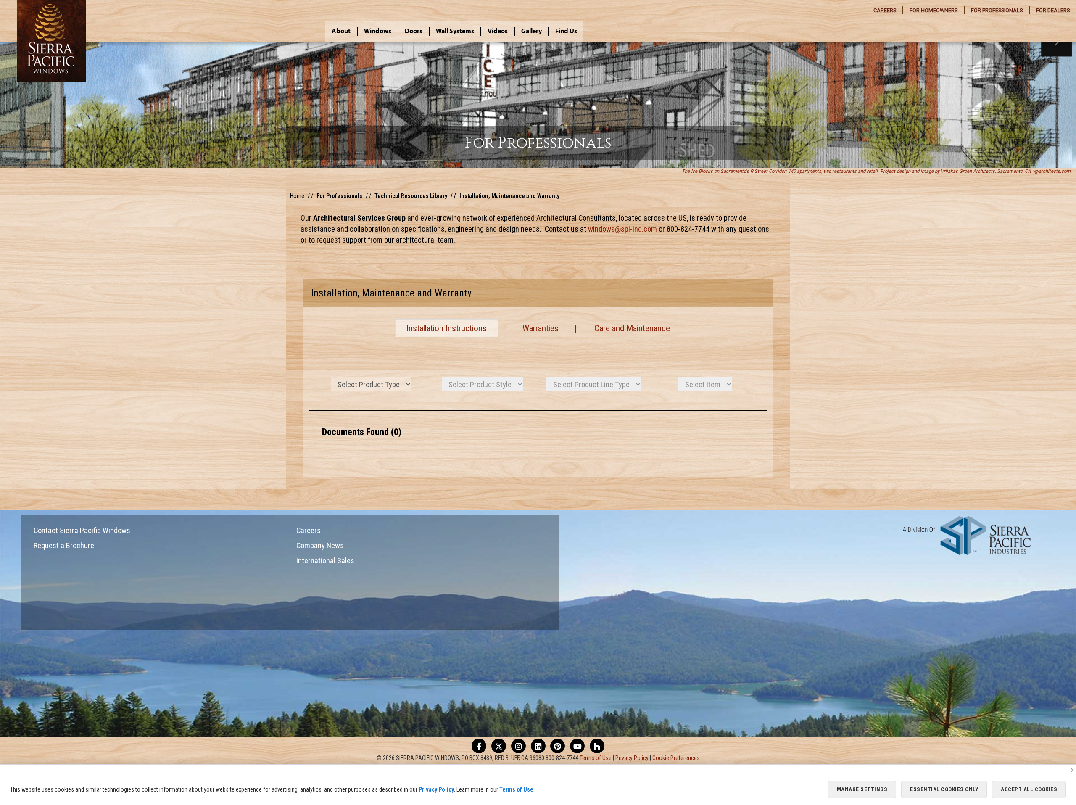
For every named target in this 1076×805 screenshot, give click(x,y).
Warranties (540, 328)
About (341, 31)
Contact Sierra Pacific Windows (82, 530)
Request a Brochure (64, 545)
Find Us (566, 31)
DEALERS (1053, 10)
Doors (413, 31)
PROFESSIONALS (997, 10)
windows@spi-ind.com (622, 228)
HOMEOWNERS (933, 10)
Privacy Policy (632, 758)
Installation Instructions (446, 328)
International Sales (325, 560)
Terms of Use (596, 758)
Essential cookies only (944, 789)
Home (297, 196)
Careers (308, 530)
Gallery (531, 31)
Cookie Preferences (676, 758)
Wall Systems (455, 31)
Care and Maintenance (632, 328)
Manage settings (862, 789)
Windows (377, 31)
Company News (320, 545)
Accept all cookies (1029, 789)
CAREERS (884, 10)
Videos (498, 31)
